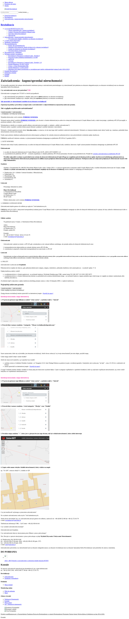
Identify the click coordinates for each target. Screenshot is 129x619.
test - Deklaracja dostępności (13, 604)
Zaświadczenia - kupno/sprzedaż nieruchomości (19, 19)
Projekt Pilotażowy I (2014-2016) (18, 67)
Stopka (7, 5)
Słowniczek (11, 35)
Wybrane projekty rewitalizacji (14, 54)
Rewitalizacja (9, 17)
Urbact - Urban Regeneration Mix (18, 66)
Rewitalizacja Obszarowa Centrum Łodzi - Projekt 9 (24, 56)
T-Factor (10, 61)
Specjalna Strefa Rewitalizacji (17, 34)
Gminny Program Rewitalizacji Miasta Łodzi (21, 32)
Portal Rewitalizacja (10, 15)
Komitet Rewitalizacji (11, 71)
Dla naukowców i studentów (13, 52)
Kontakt (7, 74)
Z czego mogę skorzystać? (12, 40)
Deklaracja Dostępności (12, 599)
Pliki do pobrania (10, 591)
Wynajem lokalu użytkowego (17, 50)
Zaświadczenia (9, 576)
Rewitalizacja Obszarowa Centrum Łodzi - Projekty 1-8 (25, 62)
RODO (7, 76)
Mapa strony (8, 602)
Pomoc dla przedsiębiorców (16, 45)
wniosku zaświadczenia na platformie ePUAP (106, 154)
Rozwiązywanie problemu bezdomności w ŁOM (22, 57)
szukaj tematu (23, 12)
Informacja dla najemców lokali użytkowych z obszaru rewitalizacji (28, 47)
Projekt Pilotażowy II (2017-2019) (18, 64)
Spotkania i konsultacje (11, 42)
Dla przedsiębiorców (11, 44)
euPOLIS (11, 59)
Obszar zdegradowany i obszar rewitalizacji (21, 30)
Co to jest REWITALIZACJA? (14, 28)
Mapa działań (9, 585)
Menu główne (9, 2)
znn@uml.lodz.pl (10, 544)
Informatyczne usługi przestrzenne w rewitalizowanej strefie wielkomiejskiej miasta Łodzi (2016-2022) (39, 69)
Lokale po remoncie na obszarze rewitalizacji (21, 49)
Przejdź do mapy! (48, 293)
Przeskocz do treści (10, 4)
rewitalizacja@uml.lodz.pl (16, 236)
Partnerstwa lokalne (10, 73)
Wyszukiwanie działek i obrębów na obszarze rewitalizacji (25, 39)
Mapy (6, 593)
